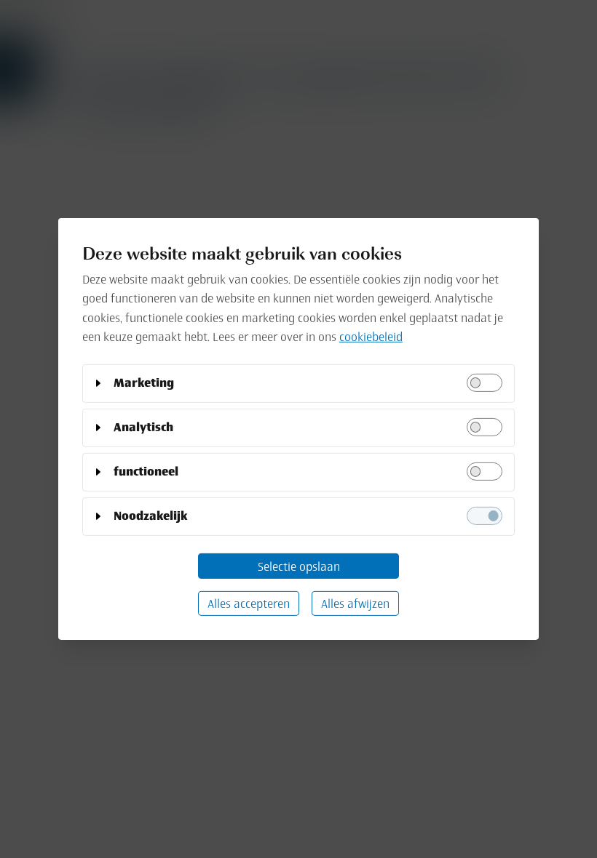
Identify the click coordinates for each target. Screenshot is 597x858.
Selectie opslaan (299, 565)
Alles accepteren (248, 603)
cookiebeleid (371, 336)
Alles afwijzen (355, 603)
